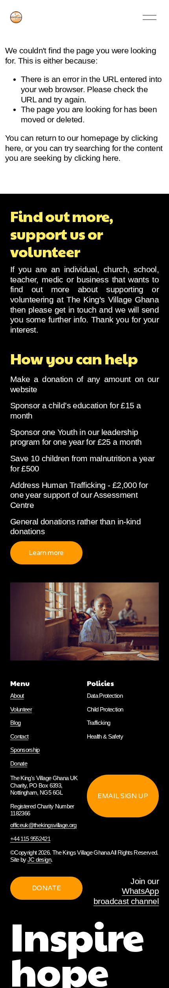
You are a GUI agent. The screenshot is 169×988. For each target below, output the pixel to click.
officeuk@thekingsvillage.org (43, 825)
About (17, 695)
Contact (19, 736)
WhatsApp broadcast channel (126, 896)
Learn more (46, 553)
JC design (39, 859)
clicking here (96, 158)
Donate (18, 763)
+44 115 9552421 (30, 838)
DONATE (46, 888)
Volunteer (21, 709)
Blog (15, 722)
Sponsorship (25, 749)
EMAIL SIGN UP (122, 796)
